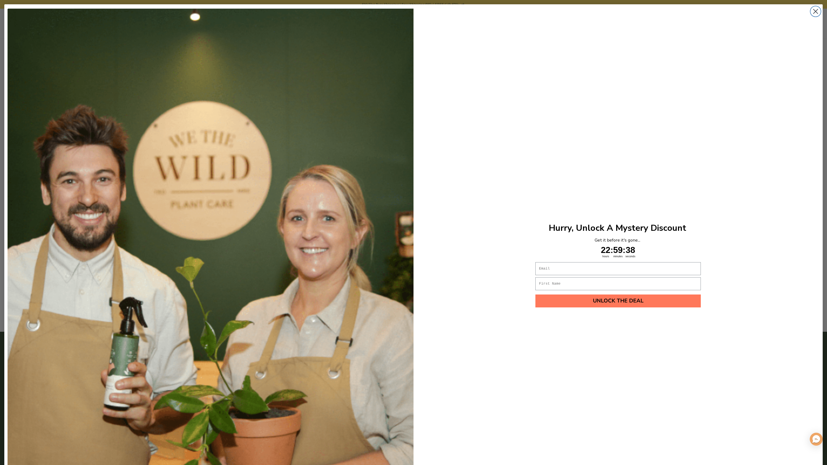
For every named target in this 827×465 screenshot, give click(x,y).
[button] (816, 439)
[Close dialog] (815, 11)
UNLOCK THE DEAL (618, 300)
